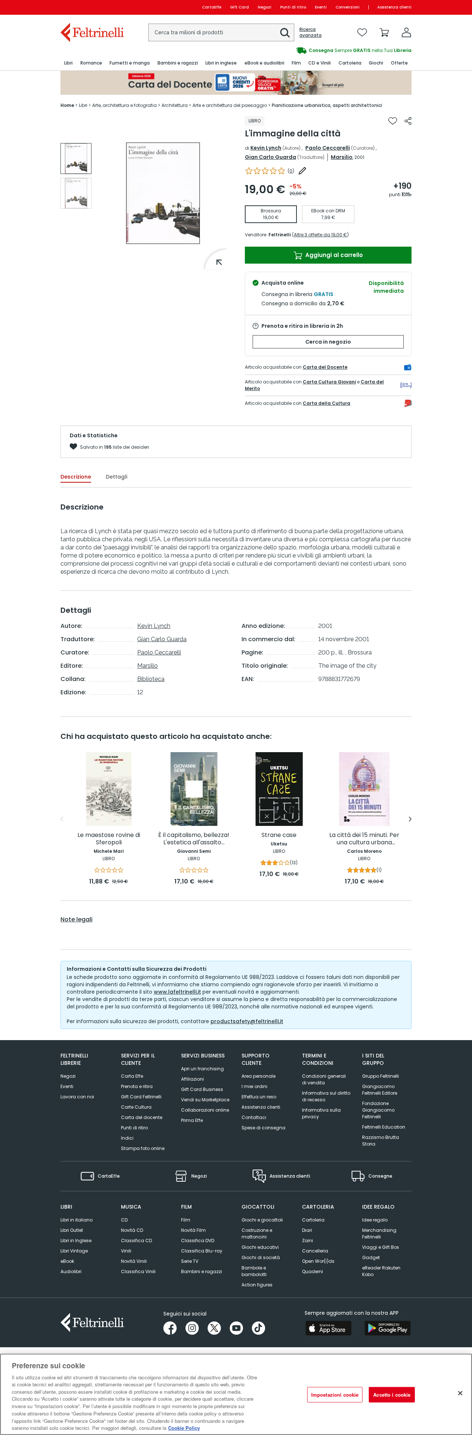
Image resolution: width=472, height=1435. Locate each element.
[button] (285, 33)
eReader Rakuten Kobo (381, 1271)
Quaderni (312, 1271)
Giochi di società (261, 1257)
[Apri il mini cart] (384, 32)
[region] (236, 1394)
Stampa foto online (142, 1148)
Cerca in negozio (328, 341)
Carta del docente (141, 1117)
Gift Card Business (202, 1089)
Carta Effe (132, 1076)
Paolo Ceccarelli (327, 148)
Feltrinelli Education (383, 1127)
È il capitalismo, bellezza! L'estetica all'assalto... (193, 839)
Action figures (257, 1285)
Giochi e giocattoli (262, 1220)
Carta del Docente (325, 367)
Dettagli (116, 476)
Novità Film (193, 1230)
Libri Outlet (71, 1230)
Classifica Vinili (138, 1271)
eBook (67, 1261)
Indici (127, 1138)
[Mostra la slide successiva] (410, 819)
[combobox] (221, 32)
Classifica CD (136, 1240)
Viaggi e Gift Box (380, 1247)
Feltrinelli (279, 235)
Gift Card (239, 7)
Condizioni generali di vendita (324, 1079)
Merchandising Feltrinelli (379, 1233)
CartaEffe (211, 7)
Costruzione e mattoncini (257, 1233)
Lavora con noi (77, 1097)
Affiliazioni (192, 1079)
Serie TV (189, 1261)
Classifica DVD (197, 1240)
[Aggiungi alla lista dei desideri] (392, 121)
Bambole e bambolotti (254, 1271)
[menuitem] (68, 63)
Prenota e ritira (137, 1086)
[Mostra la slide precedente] (62, 819)
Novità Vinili (134, 1261)
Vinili (126, 1251)
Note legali (76, 919)
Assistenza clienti (394, 7)
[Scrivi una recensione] (302, 170)
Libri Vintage (74, 1251)
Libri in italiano (76, 1220)
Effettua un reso (259, 1097)
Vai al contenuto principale (91, 7)
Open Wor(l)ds (318, 1261)
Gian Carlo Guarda (270, 157)
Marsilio (342, 157)
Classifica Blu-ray (201, 1251)
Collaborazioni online (205, 1110)
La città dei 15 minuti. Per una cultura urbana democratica (364, 839)
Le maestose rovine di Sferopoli (108, 839)
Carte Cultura (136, 1107)
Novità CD (132, 1230)
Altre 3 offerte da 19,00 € (320, 235)
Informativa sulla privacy (321, 1113)
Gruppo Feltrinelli (380, 1076)
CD (124, 1220)
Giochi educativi (260, 1247)
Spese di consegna (263, 1128)
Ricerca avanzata (310, 32)
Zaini (307, 1240)
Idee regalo (375, 1220)
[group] (324, 50)
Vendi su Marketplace (205, 1100)
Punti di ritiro (293, 7)
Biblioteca (150, 678)
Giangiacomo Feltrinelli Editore (379, 1089)
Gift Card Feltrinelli (141, 1097)
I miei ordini (254, 1086)
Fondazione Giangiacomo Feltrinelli (378, 1110)
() (291, 171)
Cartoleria (313, 1220)
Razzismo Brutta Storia (380, 1140)
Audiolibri (70, 1271)
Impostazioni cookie (334, 1394)
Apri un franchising (202, 1069)
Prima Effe (192, 1120)
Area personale (258, 1076)
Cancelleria (315, 1251)
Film (185, 1220)
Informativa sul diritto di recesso (326, 1096)
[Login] (406, 32)
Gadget (371, 1257)
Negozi (264, 7)
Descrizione (75, 476)
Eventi (321, 7)
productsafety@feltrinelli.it (247, 1021)
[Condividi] (408, 121)
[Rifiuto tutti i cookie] (460, 1393)
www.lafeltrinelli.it (177, 992)
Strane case (278, 835)
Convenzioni (348, 7)
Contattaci (254, 1117)
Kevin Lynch (265, 148)
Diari (307, 1230)
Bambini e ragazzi (201, 1271)
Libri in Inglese (75, 1240)
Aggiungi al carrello (333, 255)
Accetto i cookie (391, 1394)
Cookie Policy (184, 1427)
